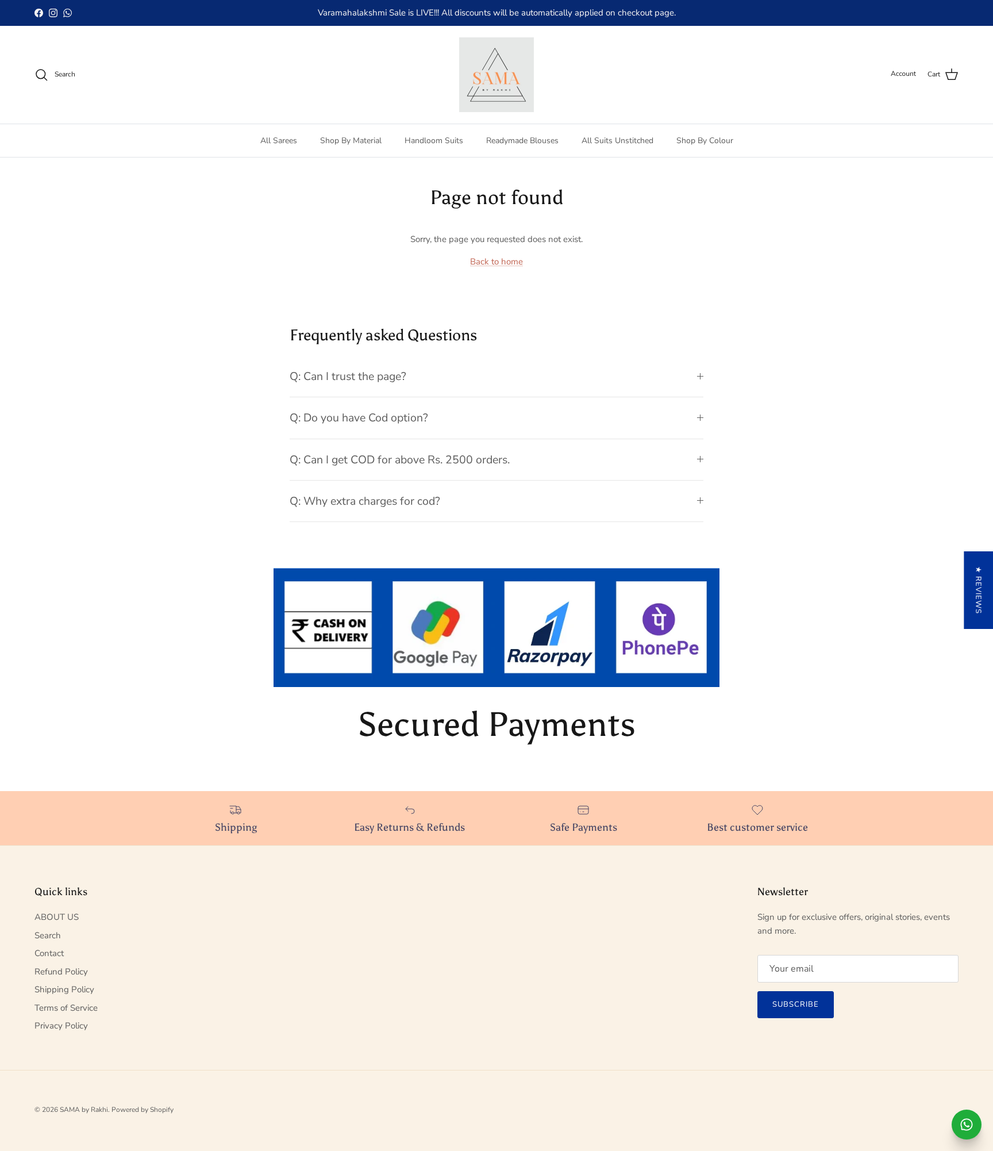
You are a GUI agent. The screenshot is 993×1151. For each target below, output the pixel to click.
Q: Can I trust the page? (348, 376)
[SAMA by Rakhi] (496, 74)
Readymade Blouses (522, 140)
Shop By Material (351, 140)
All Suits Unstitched (617, 140)
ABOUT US (56, 917)
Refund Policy (61, 971)
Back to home (496, 261)
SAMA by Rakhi (84, 1109)
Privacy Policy (61, 1025)
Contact (49, 953)
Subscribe (795, 1004)
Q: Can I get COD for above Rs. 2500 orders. (400, 459)
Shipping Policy (64, 989)
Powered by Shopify (142, 1109)
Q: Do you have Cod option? (359, 417)
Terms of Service (66, 1008)
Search (47, 935)
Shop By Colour (704, 140)
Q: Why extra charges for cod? (365, 501)
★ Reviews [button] (978, 590)
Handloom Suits (434, 140)
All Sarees (278, 140)
